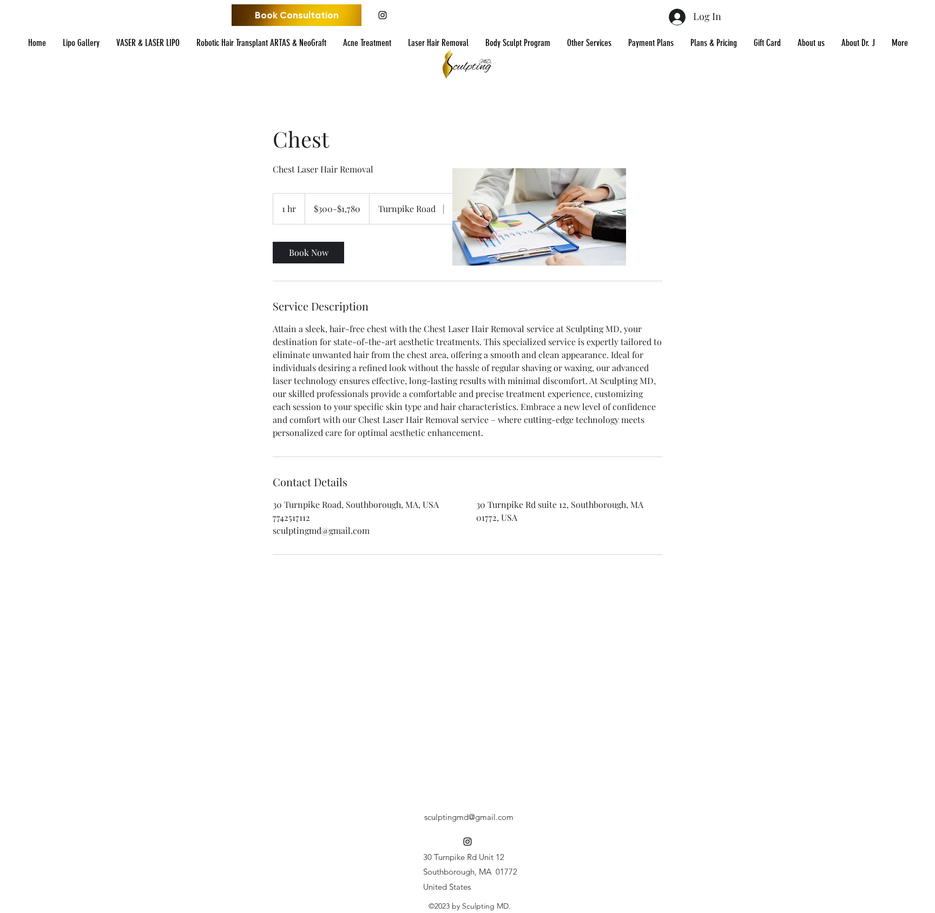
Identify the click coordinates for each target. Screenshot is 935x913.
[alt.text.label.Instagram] (382, 15)
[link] (308, 252)
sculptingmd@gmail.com (468, 817)
